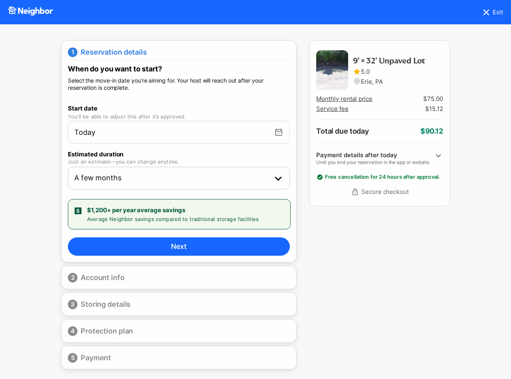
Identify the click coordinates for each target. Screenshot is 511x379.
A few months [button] (97, 178)
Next (179, 246)
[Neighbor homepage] (30, 12)
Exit (498, 12)
